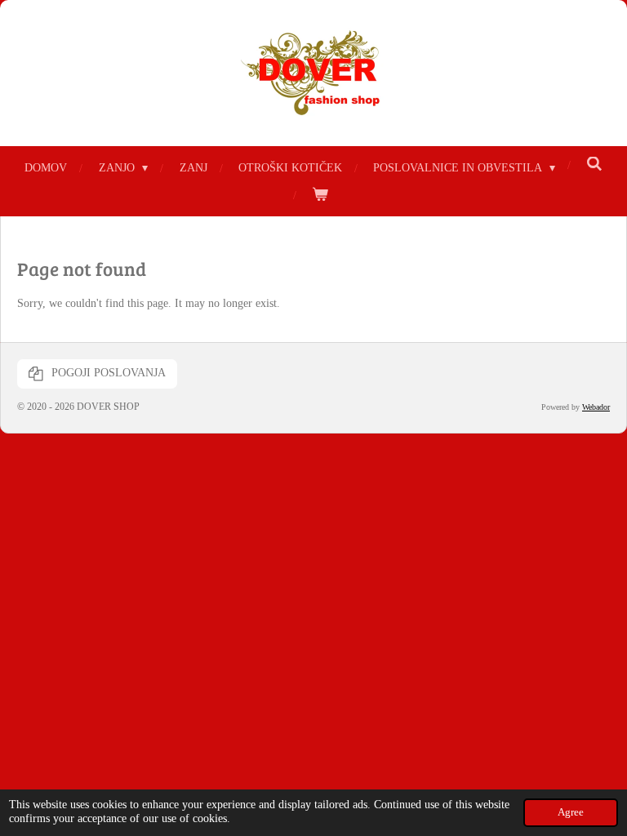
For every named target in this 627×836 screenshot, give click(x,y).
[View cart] (320, 194)
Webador (596, 406)
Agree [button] (571, 812)
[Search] (594, 165)
